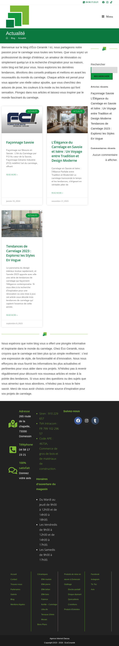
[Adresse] (13, 424)
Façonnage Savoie (20, 142)
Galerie (14, 594)
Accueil (14, 574)
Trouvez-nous (16, 584)
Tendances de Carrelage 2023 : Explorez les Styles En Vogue (20, 253)
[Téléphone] (13, 449)
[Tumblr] (95, 421)
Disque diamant (74, 594)
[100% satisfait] (13, 470)
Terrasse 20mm (47, 614)
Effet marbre (46, 579)
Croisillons (72, 604)
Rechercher (98, 64)
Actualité (22, 38)
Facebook (95, 574)
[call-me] (84, 2)
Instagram (95, 579)
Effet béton (45, 589)
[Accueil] (7, 38)
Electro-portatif (74, 589)
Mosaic (44, 619)
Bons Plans (42, 624)
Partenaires (15, 589)
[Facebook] (78, 421)
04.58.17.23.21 (92, 2)
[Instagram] (86, 421)
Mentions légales (18, 604)
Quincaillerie (73, 599)
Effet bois (45, 594)
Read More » (12, 174)
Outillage (68, 584)
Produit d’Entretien (72, 609)
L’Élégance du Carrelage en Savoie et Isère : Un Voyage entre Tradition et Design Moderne (67, 151)
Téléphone (26, 444)
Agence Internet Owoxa (59, 638)
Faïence (44, 599)
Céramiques (42, 574)
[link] (103, 2)
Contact (14, 579)
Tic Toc (94, 584)
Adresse (24, 411)
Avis (93, 589)
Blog (12, 599)
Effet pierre (45, 584)
